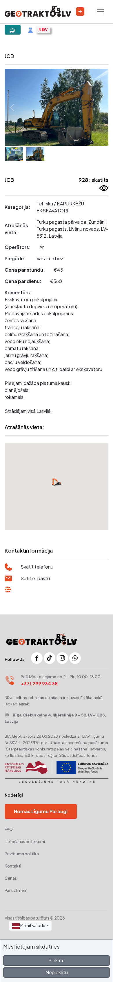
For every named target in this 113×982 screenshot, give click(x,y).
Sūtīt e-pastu (35, 578)
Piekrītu (56, 960)
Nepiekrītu (56, 972)
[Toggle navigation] (100, 11)
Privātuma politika (22, 853)
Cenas (11, 878)
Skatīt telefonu (37, 567)
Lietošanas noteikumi (25, 841)
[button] (12, 107)
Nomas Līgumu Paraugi (41, 811)
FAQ (9, 829)
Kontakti (13, 865)
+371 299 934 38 (39, 683)
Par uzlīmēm (16, 890)
